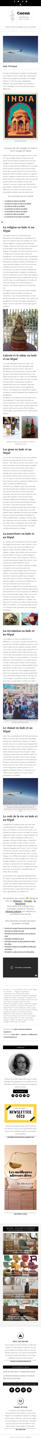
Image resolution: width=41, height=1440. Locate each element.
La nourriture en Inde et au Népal (15, 209)
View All (35, 1322)
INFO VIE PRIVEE (20, 1341)
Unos (18, 1437)
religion (33, 1016)
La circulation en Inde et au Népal (15, 211)
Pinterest (17, 901)
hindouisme (22, 1008)
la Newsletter (25, 902)
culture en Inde (24, 1002)
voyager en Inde (27, 1020)
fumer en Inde (13, 1008)
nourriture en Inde (24, 1016)
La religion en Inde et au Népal (14, 201)
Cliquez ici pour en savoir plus (20, 1361)
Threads (28, 901)
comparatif (20, 998)
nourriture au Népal (10, 1016)
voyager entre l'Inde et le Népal (14, 1022)
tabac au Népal (8, 1018)
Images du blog (20, 1407)
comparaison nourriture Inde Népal (15, 996)
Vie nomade (7, 991)
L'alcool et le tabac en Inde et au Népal (17, 203)
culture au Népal (12, 1002)
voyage (6, 1020)
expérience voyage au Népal (13, 1004)
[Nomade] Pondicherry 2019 (14, 939)
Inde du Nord (18, 989)
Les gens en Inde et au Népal (14, 206)
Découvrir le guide (20, 1214)
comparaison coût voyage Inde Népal (16, 993)
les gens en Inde (16, 1012)
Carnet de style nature (10, 1371)
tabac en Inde (19, 1018)
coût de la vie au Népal (18, 1000)
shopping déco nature (27, 1371)
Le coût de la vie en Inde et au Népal (16, 217)
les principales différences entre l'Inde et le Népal (17, 1013)
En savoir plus (20, 1091)
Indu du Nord (26, 1010)
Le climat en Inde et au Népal (14, 214)
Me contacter (20, 1429)
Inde (10, 1010)
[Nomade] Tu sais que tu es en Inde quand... (19, 952)
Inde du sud (17, 1010)
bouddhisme (25, 991)
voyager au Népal (15, 1020)
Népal (35, 989)
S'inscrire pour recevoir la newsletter (20, 1137)
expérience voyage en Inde (18, 1006)
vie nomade (29, 1018)
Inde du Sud (28, 989)
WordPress (28, 1437)
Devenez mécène (13, 911)
